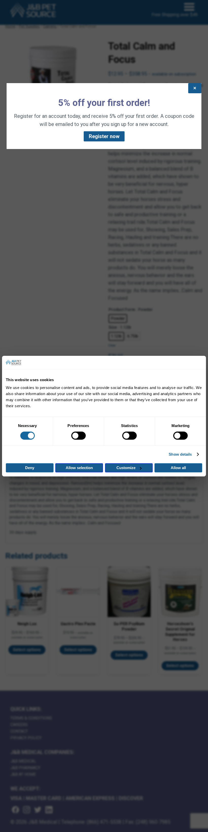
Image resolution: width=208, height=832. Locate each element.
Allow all (178, 468)
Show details (180, 454)
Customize (125, 468)
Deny (29, 468)
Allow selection (79, 468)
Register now (104, 136)
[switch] (78, 436)
